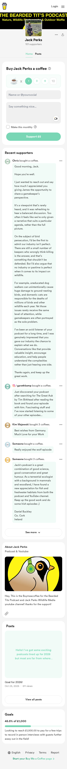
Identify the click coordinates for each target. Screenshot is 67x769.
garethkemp (24, 385)
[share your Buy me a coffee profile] (62, 34)
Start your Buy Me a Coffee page (32, 758)
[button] (63, 7)
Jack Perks (33, 40)
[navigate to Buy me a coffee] (4, 6)
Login (54, 6)
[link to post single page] (33, 660)
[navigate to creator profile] (33, 28)
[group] (33, 661)
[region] (33, 103)
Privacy (29, 752)
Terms (42, 752)
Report (55, 752)
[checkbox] (19, 127)
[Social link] (6, 613)
